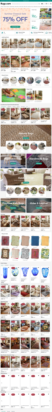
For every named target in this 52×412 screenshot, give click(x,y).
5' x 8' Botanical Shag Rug (35, 297)
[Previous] (1, 64)
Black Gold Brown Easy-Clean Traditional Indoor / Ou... (15, 69)
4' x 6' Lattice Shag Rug (44, 297)
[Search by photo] (12, 3)
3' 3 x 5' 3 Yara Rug (24, 315)
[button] (49, 45)
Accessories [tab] (6, 265)
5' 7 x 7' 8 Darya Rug (44, 120)
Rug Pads (29, 6)
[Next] (50, 64)
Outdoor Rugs (21, 6)
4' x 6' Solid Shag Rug (14, 297)
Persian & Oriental (6, 6)
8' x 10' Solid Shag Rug (4, 297)
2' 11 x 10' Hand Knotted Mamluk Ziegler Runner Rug (4, 369)
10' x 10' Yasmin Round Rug (15, 405)
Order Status (49, 0)
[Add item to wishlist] (8, 57)
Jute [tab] (27, 106)
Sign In (44, 3)
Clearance (49, 6)
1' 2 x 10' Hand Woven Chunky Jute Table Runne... (4, 388)
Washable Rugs (12, 6)
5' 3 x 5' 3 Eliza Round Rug (45, 405)
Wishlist (48, 3)
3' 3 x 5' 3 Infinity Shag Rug (25, 297)
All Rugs (2, 6)
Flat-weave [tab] (23, 106)
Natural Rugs (17, 6)
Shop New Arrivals (26, 0)
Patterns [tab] (18, 106)
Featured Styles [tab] (3, 106)
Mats (32, 6)
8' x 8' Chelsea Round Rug (5, 405)
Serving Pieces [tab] (12, 265)
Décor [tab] (2, 265)
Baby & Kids (26, 6)
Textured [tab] (14, 106)
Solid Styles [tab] (9, 106)
